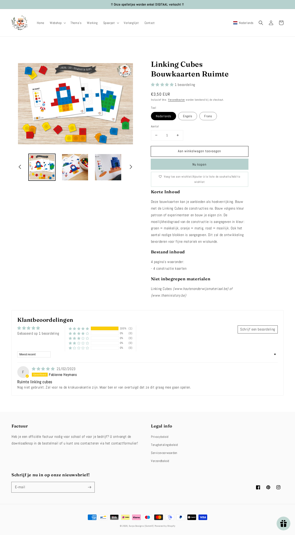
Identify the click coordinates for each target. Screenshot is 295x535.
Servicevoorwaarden (164, 453)
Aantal (155, 126)
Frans (208, 116)
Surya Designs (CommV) (141, 525)
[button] (57, 23)
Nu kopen (199, 164)
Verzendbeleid (160, 461)
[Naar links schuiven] (20, 168)
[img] (44, 368)
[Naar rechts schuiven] (131, 168)
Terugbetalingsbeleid (164, 445)
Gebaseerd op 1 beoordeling (38, 333)
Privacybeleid (159, 437)
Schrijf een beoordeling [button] (257, 329)
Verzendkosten (176, 100)
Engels (187, 116)
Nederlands (163, 116)
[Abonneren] (89, 487)
